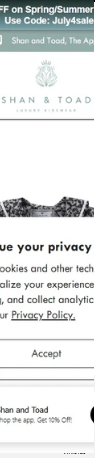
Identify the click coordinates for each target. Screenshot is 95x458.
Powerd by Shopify (12, 453)
